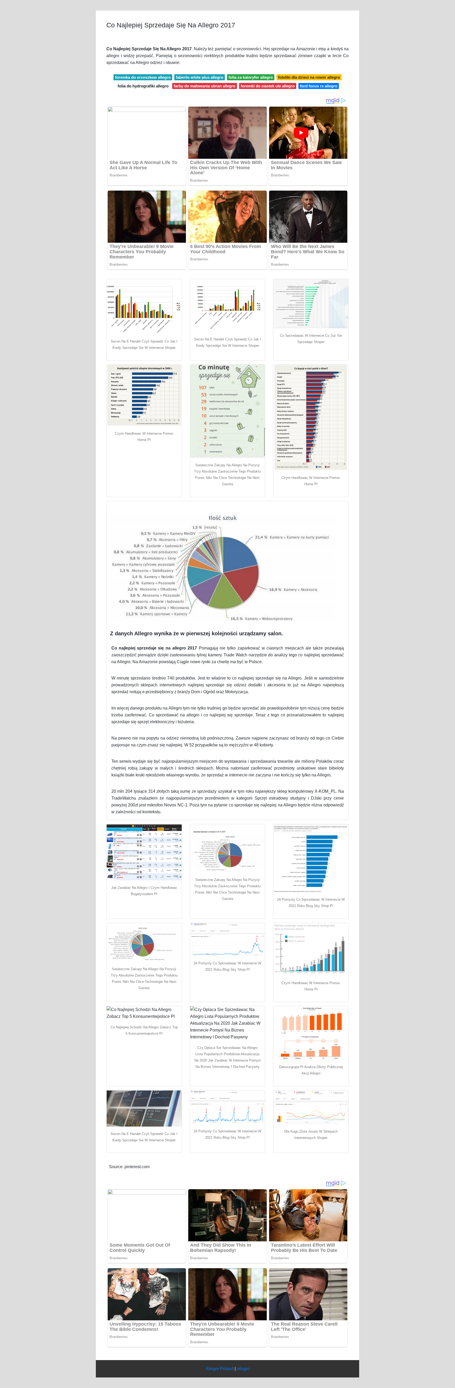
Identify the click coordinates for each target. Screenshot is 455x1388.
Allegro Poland (220, 1368)
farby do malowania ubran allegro (204, 86)
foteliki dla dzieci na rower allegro (309, 77)
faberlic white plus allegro (199, 77)
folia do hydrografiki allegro (143, 86)
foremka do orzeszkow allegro (143, 77)
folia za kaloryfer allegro (251, 77)
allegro (243, 1368)
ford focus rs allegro (318, 86)
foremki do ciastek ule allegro (268, 86)
